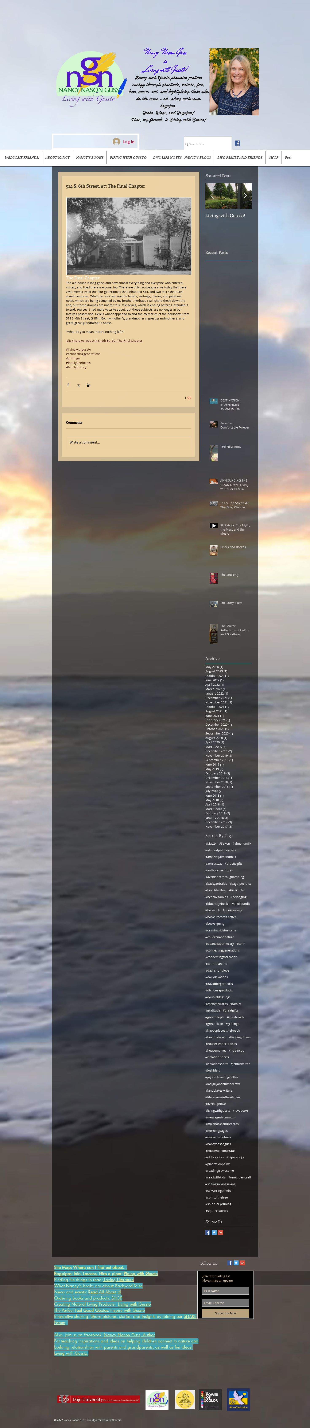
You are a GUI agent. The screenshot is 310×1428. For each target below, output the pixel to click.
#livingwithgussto (217, 1111)
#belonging (238, 897)
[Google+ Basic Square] (220, 1232)
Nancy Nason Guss (165, 52)
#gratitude (212, 1010)
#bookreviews (232, 910)
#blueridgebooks (217, 904)
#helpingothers (240, 1037)
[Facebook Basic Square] (207, 1232)
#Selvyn (224, 843)
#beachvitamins (216, 897)
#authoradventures (219, 870)
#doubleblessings (217, 997)
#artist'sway (213, 863)
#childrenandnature (219, 937)
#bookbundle (241, 904)
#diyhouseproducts (219, 990)
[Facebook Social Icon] (237, 143)
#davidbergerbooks (219, 984)
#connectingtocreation (221, 957)
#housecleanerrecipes (221, 1044)
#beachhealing (215, 890)
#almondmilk (242, 843)
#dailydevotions (216, 977)
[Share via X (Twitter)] (78, 385)
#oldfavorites (214, 1157)
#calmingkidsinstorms (221, 930)
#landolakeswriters (218, 1090)
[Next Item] (245, 195)
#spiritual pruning (218, 1204)
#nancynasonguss (218, 1144)
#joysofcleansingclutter (221, 1077)
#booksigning (214, 924)
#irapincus (236, 1050)
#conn (240, 944)
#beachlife (236, 890)
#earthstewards (216, 1004)
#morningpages (216, 1131)
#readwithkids (215, 1177)
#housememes (215, 1050)
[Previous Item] (212, 195)
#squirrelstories (216, 1211)
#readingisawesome (219, 1171)
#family (235, 1004)
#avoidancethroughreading (224, 877)
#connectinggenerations (222, 950)
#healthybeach (215, 1037)
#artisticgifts (234, 863)
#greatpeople (214, 1017)
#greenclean (214, 1024)
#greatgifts (230, 1010)
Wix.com (116, 1420)
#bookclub (212, 910)
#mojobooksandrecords (222, 1124)
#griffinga (232, 1024)
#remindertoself (239, 1177)
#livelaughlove (215, 1104)
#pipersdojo (235, 1157)
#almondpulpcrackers (220, 850)
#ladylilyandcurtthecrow (222, 1084)
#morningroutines (218, 1137)
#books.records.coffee (221, 917)
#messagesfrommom (220, 1117)
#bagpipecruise (240, 884)
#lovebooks (241, 1111)
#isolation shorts (217, 1057)
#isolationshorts (216, 1064)
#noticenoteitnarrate (220, 1151)
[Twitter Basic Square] (214, 1232)
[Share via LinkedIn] (89, 385)
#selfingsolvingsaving (220, 1184)
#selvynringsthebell (219, 1191)
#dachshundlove (217, 970)
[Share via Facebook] (68, 385)
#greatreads (235, 1017)
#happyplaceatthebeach (222, 1030)
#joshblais (212, 1070)
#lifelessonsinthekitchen (222, 1097)
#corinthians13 (216, 964)
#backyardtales (216, 884)
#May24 (211, 843)
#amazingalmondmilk (220, 857)
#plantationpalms (217, 1164)
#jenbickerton (240, 1064)
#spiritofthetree (216, 1197)
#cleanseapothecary (219, 944)
